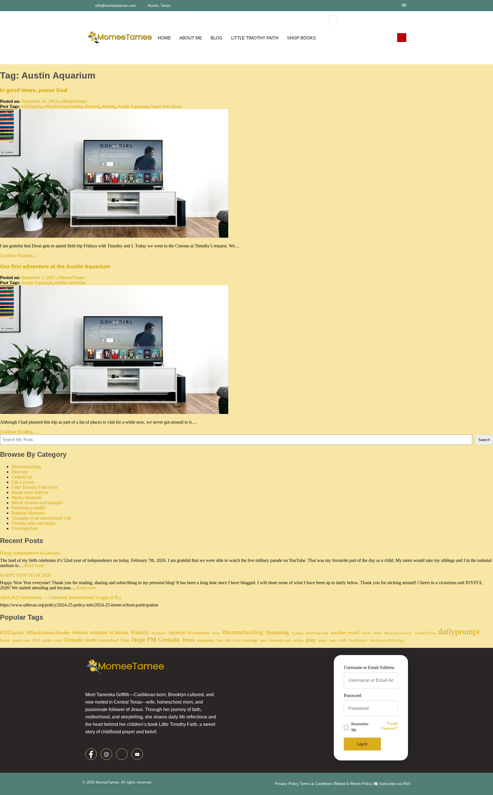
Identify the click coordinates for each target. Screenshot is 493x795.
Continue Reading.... (18, 255)
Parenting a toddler (28, 507)
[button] (333, 19)
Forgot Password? (389, 725)
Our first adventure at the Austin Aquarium (55, 266)
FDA (36, 640)
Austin (366, 633)
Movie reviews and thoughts (36, 502)
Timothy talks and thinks (33, 523)
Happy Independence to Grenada (30, 552)
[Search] (386, 43)
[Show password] (396, 708)
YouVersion (358, 640)
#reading (297, 633)
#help (216, 633)
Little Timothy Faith (254, 37)
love (237, 640)
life (228, 640)
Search (484, 440)
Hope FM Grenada (155, 639)
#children (98, 632)
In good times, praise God (33, 90)
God (57, 640)
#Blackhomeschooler (63, 106)
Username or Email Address (369, 667)
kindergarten (205, 640)
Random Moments (28, 512)
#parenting (277, 632)
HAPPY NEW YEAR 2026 (25, 575)
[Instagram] (383, 5)
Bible (377, 633)
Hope (125, 640)
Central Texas (425, 633)
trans (333, 640)
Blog (217, 37)
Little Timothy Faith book (34, 487)
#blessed (92, 106)
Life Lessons (23, 482)
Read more (34, 565)
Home (164, 37)
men (263, 640)
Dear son (19, 471)
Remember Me (360, 727)
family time (21, 640)
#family (108, 106)
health (91, 640)
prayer (322, 640)
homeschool (108, 640)
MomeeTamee (74, 101)
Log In (362, 744)
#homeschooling (26, 466)
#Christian (119, 632)
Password (352, 695)
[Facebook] (372, 5)
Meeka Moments (26, 497)
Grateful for (22, 476)
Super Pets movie (166, 106)
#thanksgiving (317, 633)
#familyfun (158, 633)
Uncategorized (24, 528)
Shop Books (301, 37)
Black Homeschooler (398, 633)
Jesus (188, 639)
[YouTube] (404, 4)
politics (299, 640)
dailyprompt (459, 631)
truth (342, 640)
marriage (250, 640)
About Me (190, 37)
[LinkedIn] (393, 5)
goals (47, 640)
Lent (220, 640)
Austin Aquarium (132, 106)
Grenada (73, 639)
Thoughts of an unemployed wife (41, 518)
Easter (5, 640)
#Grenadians (198, 632)
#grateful (177, 632)
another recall (345, 632)
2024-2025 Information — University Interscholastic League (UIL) (60, 597)
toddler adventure (70, 282)
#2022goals (31, 106)
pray (311, 640)
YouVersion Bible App (386, 640)
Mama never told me (30, 492)
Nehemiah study (280, 640)
